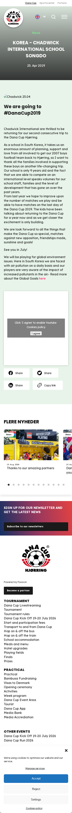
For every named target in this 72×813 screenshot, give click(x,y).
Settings (36, 799)
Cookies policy (34, 808)
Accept (36, 778)
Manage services (35, 768)
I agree (36, 333)
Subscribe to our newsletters (25, 526)
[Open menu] (64, 17)
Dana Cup (30, 3)
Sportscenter (47, 3)
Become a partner (18, 590)
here (42, 278)
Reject (36, 789)
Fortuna (62, 3)
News (36, 33)
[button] (66, 750)
